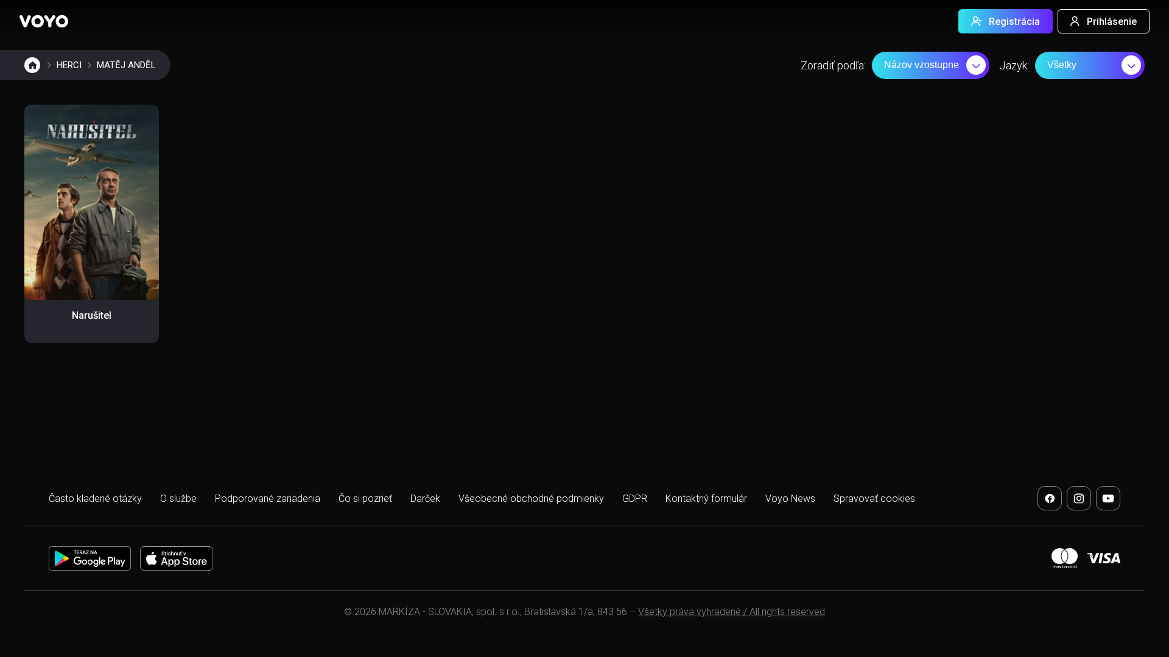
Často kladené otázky (95, 498)
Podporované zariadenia (267, 498)
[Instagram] (1079, 498)
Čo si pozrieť (365, 498)
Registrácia (1014, 21)
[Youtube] (1108, 498)
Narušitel (91, 315)
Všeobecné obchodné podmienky (531, 498)
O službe (178, 498)
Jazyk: (1014, 65)
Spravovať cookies (874, 498)
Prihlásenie (1112, 21)
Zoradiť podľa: (833, 65)
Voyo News (790, 498)
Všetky (1061, 65)
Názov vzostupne (921, 65)
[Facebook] (1049, 498)
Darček (425, 498)
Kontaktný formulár (706, 498)
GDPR (634, 498)
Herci (69, 65)
